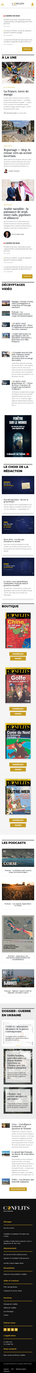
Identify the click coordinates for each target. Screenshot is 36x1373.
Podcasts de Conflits (11, 1304)
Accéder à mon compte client (13, 1263)
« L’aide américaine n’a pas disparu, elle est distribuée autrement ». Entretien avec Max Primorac (22, 338)
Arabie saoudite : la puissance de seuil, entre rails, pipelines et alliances (17, 213)
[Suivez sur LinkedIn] (12, 1329)
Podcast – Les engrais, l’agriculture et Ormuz (18, 895)
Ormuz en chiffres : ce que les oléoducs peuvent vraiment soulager (17, 32)
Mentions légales (21, 1369)
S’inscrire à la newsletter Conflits (15, 1274)
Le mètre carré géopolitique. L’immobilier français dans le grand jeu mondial (16, 583)
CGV (12, 1369)
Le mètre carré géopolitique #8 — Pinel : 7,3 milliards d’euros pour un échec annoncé (22, 326)
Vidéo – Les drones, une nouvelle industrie (23, 1180)
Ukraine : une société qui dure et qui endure (17, 1096)
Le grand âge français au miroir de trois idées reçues (23, 1154)
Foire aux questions (10, 1287)
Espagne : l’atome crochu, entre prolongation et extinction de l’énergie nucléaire (22, 304)
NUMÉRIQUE (18, 654)
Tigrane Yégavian (13, 171)
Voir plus (27, 49)
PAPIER (18, 659)
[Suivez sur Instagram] (16, 1329)
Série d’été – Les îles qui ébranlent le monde (14, 540)
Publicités (7, 1371)
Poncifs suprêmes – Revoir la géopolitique (16, 501)
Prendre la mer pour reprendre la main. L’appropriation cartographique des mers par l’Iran (18, 22)
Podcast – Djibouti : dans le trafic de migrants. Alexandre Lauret (18, 982)
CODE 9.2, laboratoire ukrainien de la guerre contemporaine (17, 1029)
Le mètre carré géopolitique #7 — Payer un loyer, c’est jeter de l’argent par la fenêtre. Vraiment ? (22, 385)
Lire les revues (9, 1228)
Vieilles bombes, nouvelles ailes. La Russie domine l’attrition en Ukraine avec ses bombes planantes (16, 1061)
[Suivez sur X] (8, 1329)
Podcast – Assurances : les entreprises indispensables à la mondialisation (18, 939)
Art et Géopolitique (9, 87)
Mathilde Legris (12, 113)
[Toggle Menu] (2, 4)
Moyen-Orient (8, 146)
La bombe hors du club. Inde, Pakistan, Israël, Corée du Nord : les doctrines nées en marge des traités (22, 356)
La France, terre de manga (16, 93)
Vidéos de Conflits (10, 1308)
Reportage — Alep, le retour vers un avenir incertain (18, 153)
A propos (6, 1369)
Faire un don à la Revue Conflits (14, 1355)
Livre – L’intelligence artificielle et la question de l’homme (21, 1126)
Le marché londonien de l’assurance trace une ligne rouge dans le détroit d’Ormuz (18, 41)
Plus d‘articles (18, 1189)
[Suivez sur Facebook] (5, 1329)
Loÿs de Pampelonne (17, 234)
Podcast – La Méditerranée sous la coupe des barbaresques (22, 314)
